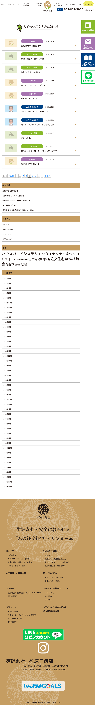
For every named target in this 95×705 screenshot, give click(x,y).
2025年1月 (6, 351)
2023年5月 (6, 428)
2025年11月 (7, 307)
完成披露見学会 (24, 259)
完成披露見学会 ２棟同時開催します (17, 200)
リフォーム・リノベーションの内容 (22, 615)
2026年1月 (6, 298)
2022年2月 (6, 472)
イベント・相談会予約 (88, 47)
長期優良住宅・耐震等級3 (55, 565)
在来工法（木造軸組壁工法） (56, 558)
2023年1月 (6, 443)
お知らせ (5, 224)
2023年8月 (6, 414)
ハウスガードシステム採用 (18, 558)
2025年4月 (6, 336)
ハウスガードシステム (20, 253)
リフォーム (88, 4)
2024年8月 (6, 370)
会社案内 (72, 4)
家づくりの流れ (50, 573)
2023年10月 (7, 404)
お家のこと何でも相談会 (30, 72)
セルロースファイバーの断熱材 (57, 562)
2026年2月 (6, 293)
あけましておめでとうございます (34, 85)
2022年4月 (6, 467)
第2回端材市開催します (30, 164)
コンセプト (11, 4)
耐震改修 (17, 265)
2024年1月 (6, 394)
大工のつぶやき (8, 239)
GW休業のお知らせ (9, 205)
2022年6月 (6, 457)
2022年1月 (6, 477)
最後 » (47, 175)
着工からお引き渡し (52, 581)
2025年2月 (6, 346)
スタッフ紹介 (50, 592)
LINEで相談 (88, 80)
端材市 (10, 264)
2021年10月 (7, 486)
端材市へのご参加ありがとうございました (37, 124)
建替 (34, 259)
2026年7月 (6, 283)
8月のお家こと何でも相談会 (13, 195)
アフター (10, 588)
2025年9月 (6, 317)
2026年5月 (6, 288)
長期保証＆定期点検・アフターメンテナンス (25, 592)
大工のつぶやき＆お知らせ (55, 607)
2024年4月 (6, 380)
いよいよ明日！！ (28, 138)
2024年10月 (7, 360)
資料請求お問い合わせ (88, 63)
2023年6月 (6, 423)
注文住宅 (57, 258)
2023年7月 (6, 419)
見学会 (24, 264)
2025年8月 (6, 322)
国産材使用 (12, 555)
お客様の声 (12, 622)
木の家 (47, 555)
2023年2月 (6, 438)
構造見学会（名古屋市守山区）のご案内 (18, 210)
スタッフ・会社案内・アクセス (57, 588)
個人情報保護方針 (51, 611)
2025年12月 (7, 302)
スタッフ (65, 4)
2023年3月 (6, 433)
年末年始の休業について (30, 98)
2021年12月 (7, 481)
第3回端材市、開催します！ (32, 46)
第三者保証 (12, 596)
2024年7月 (6, 375)
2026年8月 (6, 278)
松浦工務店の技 (50, 550)
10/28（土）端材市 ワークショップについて (39, 151)
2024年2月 (6, 389)
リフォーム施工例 (15, 618)
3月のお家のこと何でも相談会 (33, 59)
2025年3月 (6, 341)
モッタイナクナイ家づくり (59, 253)
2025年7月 (6, 327)
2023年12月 (7, 399)
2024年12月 (7, 356)
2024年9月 (6, 365)
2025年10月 (7, 312)
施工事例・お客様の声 (16, 573)
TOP (2, 4)
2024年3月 (6, 385)
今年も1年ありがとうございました (34, 111)
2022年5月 (6, 462)
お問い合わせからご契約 (54, 577)
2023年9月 (6, 409)
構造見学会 (44, 259)
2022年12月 (7, 448)
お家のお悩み (13, 611)
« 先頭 (11, 175)
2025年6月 (6, 331)
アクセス (78, 4)
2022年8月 (6, 452)
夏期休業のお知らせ (10, 191)
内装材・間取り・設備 (16, 565)
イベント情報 (7, 229)
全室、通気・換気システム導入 (20, 562)
